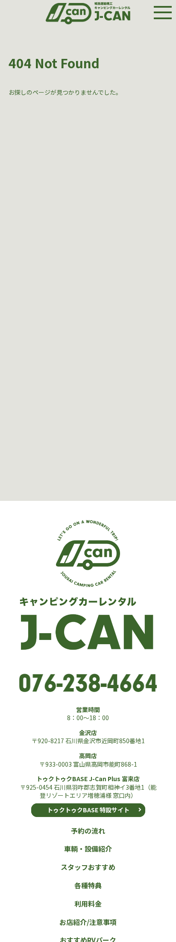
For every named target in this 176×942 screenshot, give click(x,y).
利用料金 (88, 903)
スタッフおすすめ (88, 867)
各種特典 (88, 885)
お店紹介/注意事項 (88, 922)
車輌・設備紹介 (88, 848)
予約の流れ (88, 831)
